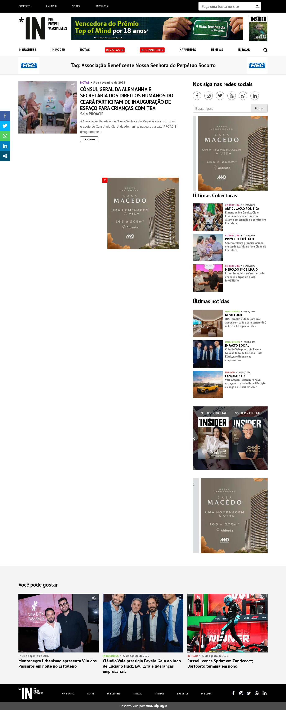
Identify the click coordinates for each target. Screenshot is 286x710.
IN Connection (152, 50)
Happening (187, 50)
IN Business (27, 50)
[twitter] (249, 693)
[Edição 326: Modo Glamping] (258, 28)
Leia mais (89, 139)
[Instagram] (208, 96)
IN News (217, 50)
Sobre (76, 6)
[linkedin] (264, 693)
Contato (24, 6)
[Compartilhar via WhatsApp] (5, 136)
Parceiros (101, 6)
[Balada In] (30, 693)
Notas (85, 50)
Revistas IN (115, 50)
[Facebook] (197, 96)
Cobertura (232, 205)
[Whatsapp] (243, 96)
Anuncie (51, 6)
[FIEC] (28, 65)
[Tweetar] (5, 126)
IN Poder (58, 50)
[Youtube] (231, 96)
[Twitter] (220, 96)
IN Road (244, 50)
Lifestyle (182, 693)
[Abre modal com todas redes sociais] (5, 156)
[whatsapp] (257, 693)
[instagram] (241, 693)
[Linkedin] (254, 96)
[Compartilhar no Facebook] (5, 116)
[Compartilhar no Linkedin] (5, 146)
